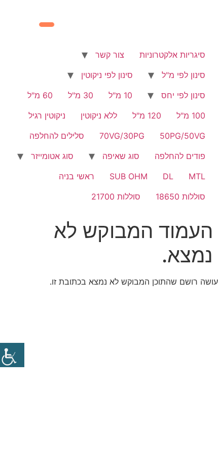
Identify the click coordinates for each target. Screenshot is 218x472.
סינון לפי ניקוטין (107, 75)
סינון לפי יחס (183, 95)
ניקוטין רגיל (46, 115)
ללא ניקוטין (99, 115)
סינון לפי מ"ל (183, 75)
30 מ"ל (80, 95)
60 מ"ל (40, 95)
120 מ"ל (146, 115)
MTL (197, 176)
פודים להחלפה (180, 156)
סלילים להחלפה (56, 136)
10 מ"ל (120, 95)
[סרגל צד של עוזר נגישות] (12, 355)
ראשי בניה (76, 176)
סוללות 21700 (115, 196)
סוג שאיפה (120, 156)
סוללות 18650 (180, 196)
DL (168, 176)
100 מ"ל (190, 115)
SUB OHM (129, 176)
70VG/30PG (121, 136)
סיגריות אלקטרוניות (172, 55)
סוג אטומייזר (52, 156)
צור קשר (109, 55)
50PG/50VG (182, 136)
